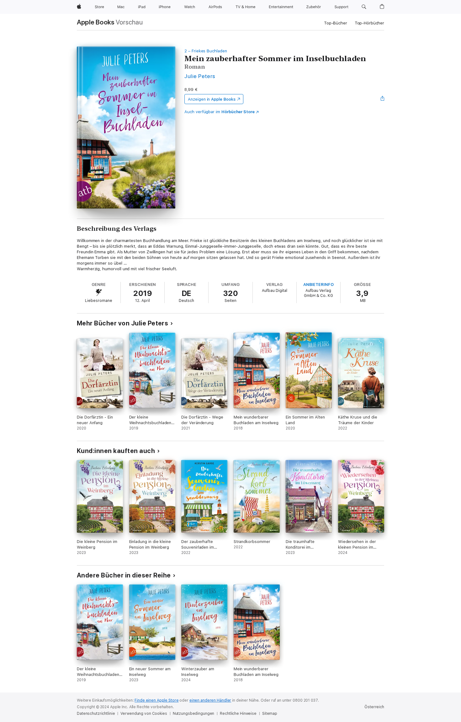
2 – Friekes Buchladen (205, 51)
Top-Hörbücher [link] (369, 23)
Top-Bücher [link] (335, 23)
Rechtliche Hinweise (238, 713)
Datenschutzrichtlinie (96, 713)
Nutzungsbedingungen (194, 713)
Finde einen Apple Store (156, 700)
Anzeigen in (212, 99)
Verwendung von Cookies (143, 713)
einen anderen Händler (210, 700)
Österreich (374, 707)
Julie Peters (199, 76)
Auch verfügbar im (219, 111)
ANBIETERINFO (318, 284)
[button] (364, 7)
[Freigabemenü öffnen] (382, 99)
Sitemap (269, 713)
